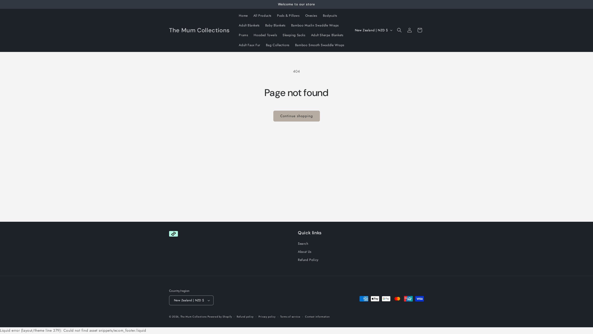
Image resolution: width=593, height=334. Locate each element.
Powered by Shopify (220, 316)
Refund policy (245, 316)
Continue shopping (296, 116)
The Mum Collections (194, 316)
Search (303, 243)
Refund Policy (308, 260)
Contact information (317, 316)
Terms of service (290, 316)
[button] (399, 30)
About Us (305, 252)
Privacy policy (267, 316)
